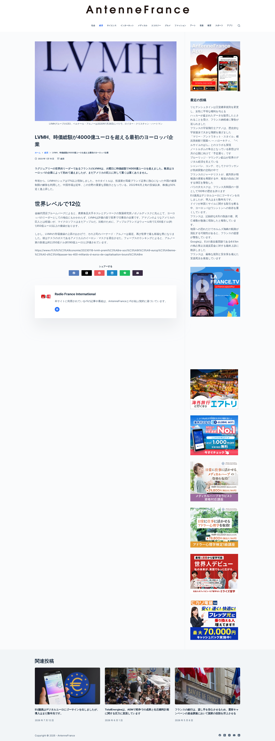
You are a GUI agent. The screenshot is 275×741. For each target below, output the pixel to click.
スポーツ (219, 25)
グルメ (168, 25)
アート (193, 25)
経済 (101, 25)
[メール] (137, 273)
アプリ (230, 25)
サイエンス (111, 25)
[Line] (125, 273)
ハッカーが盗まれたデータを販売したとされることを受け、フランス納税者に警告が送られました (214, 119)
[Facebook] (74, 273)
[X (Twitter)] (86, 273)
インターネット (127, 25)
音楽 (202, 25)
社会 (93, 25)
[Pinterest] (99, 273)
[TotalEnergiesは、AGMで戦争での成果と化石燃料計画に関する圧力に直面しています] (137, 686)
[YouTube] (239, 735)
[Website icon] (57, 309)
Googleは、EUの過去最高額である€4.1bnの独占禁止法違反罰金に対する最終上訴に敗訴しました (214, 246)
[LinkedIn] (112, 273)
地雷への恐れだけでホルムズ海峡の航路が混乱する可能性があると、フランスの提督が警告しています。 (214, 233)
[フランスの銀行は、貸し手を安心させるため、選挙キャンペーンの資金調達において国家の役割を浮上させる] (207, 686)
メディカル (142, 25)
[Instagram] (229, 735)
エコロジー (156, 25)
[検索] (239, 25)
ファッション (180, 25)
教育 (209, 25)
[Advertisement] (215, 343)
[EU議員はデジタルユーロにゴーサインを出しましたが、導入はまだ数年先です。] (67, 686)
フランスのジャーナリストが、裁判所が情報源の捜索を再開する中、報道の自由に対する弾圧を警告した (214, 178)
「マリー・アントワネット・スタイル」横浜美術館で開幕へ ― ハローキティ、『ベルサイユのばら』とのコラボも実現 (214, 140)
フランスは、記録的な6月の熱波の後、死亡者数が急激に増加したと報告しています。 (214, 220)
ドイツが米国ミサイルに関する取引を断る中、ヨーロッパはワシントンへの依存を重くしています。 (214, 208)
